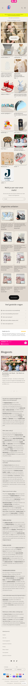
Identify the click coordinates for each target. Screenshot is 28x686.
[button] (2, 8)
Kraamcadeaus (4, 57)
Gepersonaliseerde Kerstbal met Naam (19, 149)
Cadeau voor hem (7, 545)
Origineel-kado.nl (8, 679)
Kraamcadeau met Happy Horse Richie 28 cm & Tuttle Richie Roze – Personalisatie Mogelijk (7, 267)
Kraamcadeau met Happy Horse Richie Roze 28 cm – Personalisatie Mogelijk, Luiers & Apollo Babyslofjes (20, 268)
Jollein (2, 183)
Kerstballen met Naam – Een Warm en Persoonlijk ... (13, 374)
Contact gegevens (6, 640)
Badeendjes (4, 132)
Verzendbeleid (22, 681)
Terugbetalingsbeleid (22, 679)
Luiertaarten (17, 57)
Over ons (4, 637)
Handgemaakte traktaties (9, 570)
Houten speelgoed (5, 113)
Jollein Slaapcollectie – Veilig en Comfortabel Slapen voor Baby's (6, 75)
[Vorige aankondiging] (2, 15)
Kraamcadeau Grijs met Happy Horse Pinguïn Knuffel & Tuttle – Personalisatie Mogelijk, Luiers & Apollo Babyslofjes (20, 225)
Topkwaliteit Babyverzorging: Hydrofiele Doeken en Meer (19, 76)
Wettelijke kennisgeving (18, 683)
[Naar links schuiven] (11, 391)
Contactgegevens (10, 683)
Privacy (4, 646)
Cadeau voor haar (7, 520)
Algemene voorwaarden (14, 681)
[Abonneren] (23, 199)
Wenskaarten (4, 166)
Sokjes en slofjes (5, 94)
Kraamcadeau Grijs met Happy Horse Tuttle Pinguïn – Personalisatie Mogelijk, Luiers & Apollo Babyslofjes (20, 247)
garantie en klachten (7, 655)
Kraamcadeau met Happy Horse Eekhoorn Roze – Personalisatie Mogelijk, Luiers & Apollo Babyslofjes (6, 289)
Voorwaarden (5, 652)
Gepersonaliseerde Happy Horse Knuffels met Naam (20, 95)
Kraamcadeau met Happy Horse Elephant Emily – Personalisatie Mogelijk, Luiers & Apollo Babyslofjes (20, 289)
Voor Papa (3, 148)
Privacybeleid (7, 681)
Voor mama (17, 132)
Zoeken (4, 634)
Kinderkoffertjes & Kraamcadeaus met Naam (20, 114)
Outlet (15, 166)
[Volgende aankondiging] (25, 15)
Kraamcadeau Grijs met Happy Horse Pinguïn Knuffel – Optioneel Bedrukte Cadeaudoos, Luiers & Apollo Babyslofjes (7, 247)
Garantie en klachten (7, 643)
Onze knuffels (14, 38)
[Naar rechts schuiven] (16, 391)
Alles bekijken (14, 297)
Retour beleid (5, 649)
